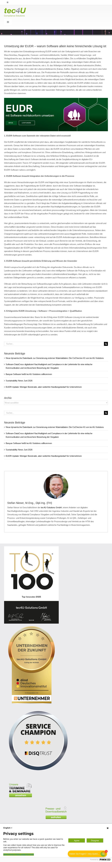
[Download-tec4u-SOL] (56, 804)
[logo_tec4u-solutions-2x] (15, 9)
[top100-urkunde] (31, 547)
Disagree (95, 840)
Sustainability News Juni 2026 (19, 380)
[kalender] (20, 781)
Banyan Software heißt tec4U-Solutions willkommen (29, 374)
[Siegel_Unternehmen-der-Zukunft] (31, 627)
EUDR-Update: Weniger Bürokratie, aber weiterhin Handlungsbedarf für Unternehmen (44, 387)
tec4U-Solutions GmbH (51, 507)
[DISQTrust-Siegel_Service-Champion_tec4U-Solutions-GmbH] (38, 707)
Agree (76, 840)
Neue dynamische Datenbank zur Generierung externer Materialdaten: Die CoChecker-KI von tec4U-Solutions (55, 358)
